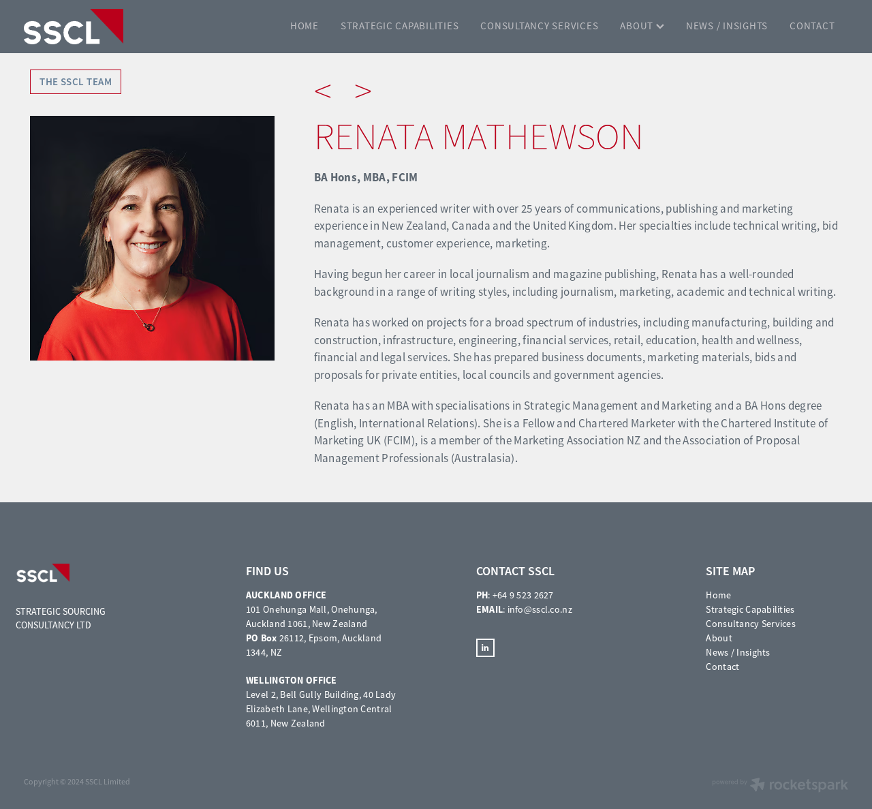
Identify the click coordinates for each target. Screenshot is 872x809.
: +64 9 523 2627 (515, 595)
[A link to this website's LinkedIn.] (485, 648)
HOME (304, 25)
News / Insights (738, 652)
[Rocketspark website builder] (780, 786)
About (719, 638)
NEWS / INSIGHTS (727, 25)
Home (718, 595)
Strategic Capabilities (750, 609)
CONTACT (812, 25)
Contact (722, 666)
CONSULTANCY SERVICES (539, 25)
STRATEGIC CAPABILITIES (400, 25)
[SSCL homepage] (106, 26)
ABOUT (638, 25)
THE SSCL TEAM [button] (76, 82)
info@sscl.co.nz (540, 609)
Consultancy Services (751, 623)
